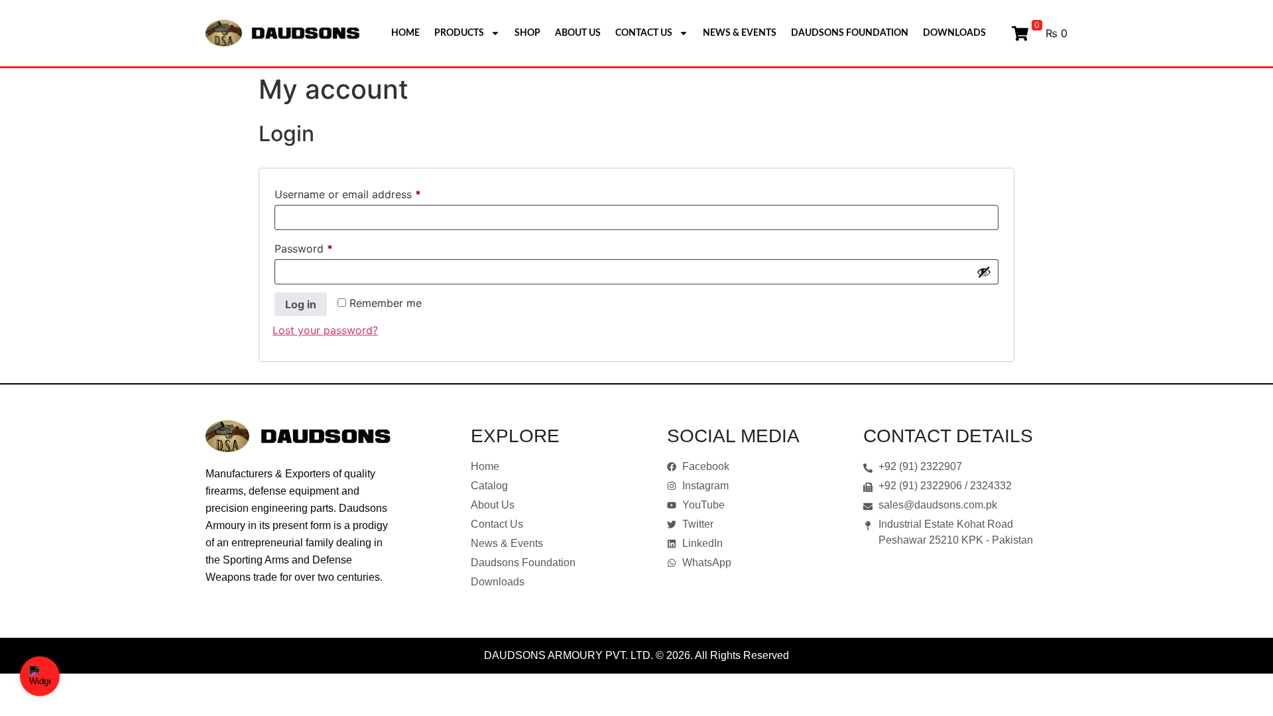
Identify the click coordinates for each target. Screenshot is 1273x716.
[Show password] (984, 272)
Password (325, 246)
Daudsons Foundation (849, 33)
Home (405, 33)
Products (459, 33)
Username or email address (369, 192)
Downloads (954, 33)
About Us (578, 33)
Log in (300, 304)
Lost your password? (325, 330)
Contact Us (643, 33)
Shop (527, 33)
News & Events (739, 33)
